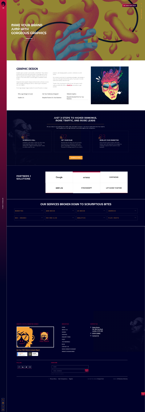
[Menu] (3, 8)
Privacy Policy (53, 379)
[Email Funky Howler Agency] (3, 403)
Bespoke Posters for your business (51, 97)
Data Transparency (62, 379)
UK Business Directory (122, 379)
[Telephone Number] (3, 399)
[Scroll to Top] (143, 394)
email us (69, 85)
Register (71, 379)
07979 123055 (96, 333)
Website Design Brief (68, 351)
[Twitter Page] (26, 367)
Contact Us (65, 346)
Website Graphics (71, 94)
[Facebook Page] (19, 367)
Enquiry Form (66, 337)
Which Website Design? (69, 349)
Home (63, 327)
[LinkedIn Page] (22, 367)
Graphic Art (21, 97)
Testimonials (66, 342)
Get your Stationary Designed (50, 94)
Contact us (95, 336)
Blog (63, 344)
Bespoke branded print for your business (75, 98)
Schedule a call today (83, 126)
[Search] (3, 406)
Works (64, 332)
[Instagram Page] (29, 367)
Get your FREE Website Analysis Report (28, 350)
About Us (65, 329)
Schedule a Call (76, 157)
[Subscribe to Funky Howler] (3, 409)
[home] (3, 4)
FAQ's (63, 339)
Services (64, 334)
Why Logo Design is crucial (25, 94)
